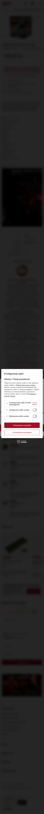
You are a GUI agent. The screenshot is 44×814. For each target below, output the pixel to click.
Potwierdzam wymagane (22, 432)
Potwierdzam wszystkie (22, 425)
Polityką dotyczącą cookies (25, 385)
